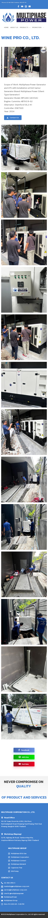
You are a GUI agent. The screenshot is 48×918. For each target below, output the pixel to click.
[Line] (26, 6)
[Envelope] (30, 6)
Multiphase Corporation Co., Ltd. (19, 914)
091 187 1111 (23, 2)
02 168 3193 (10, 2)
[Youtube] (22, 6)
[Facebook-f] (18, 6)
